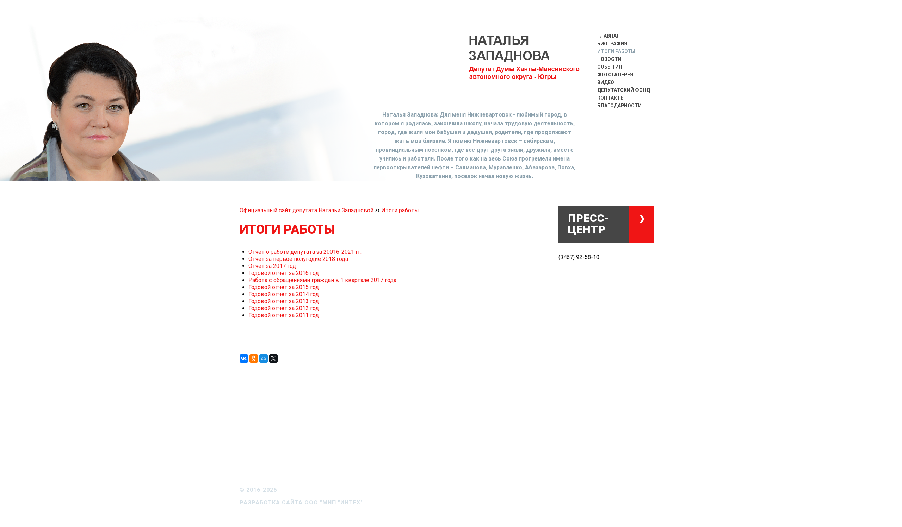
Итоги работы (616, 51)
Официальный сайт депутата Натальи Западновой (307, 210)
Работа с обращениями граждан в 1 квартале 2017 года (322, 280)
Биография (612, 43)
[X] (273, 358)
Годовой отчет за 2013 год (283, 301)
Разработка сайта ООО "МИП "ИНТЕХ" (301, 502)
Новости (609, 59)
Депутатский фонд (623, 90)
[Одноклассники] (253, 358)
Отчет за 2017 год (272, 266)
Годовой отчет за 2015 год (283, 287)
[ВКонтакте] (244, 358)
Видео (605, 82)
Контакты (611, 98)
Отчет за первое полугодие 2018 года (298, 259)
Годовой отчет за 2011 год (283, 315)
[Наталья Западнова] (525, 64)
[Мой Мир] (263, 358)
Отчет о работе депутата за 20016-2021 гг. (305, 252)
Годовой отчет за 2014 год (283, 294)
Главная (608, 36)
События (609, 67)
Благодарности (619, 105)
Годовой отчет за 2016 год (283, 273)
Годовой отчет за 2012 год (283, 308)
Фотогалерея (615, 74)
